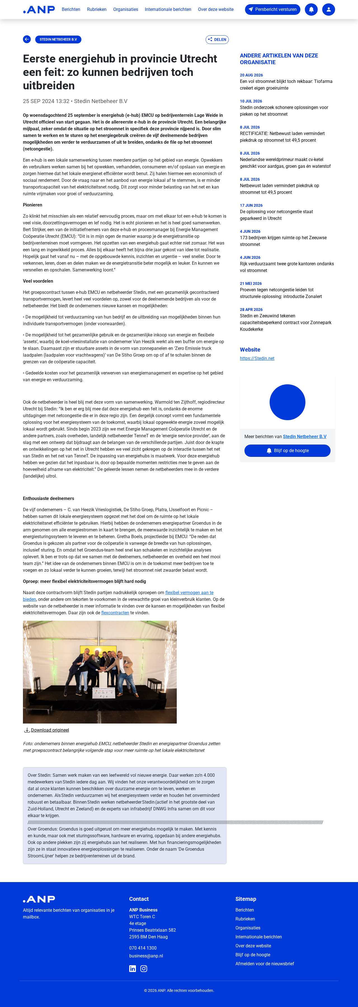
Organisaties (125, 9)
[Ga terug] (27, 39)
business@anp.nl (146, 956)
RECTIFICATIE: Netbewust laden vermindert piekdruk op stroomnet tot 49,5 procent (282, 137)
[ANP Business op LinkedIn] (132, 969)
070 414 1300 (143, 948)
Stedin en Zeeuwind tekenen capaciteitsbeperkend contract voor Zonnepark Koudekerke (285, 322)
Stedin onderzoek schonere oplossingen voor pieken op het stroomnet (284, 111)
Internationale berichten (168, 9)
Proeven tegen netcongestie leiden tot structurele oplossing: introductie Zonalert (281, 293)
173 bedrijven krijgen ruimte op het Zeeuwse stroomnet (283, 241)
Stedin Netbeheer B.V (58, 39)
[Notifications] (311, 9)
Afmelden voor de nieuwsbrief (264, 963)
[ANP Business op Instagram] (143, 969)
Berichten (71, 9)
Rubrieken (97, 9)
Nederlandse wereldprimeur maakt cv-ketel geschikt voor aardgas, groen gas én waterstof (285, 163)
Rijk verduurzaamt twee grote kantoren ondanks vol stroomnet (287, 267)
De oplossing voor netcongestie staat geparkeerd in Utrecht (276, 215)
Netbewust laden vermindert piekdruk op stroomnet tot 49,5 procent (279, 189)
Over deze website (216, 9)
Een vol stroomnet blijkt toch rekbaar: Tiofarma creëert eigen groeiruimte (286, 85)
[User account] (328, 9)
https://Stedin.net (257, 358)
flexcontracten (115, 612)
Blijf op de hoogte (252, 954)
